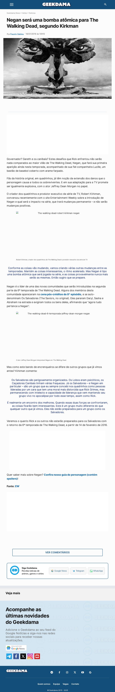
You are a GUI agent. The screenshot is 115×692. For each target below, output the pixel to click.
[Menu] (12, 4)
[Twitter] (75, 672)
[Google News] (90, 672)
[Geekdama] (57, 5)
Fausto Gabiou (17, 34)
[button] (105, 5)
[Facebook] (59, 672)
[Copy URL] (75, 105)
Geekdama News (13, 13)
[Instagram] (67, 672)
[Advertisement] (57, 134)
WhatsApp (98, 571)
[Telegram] (68, 105)
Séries (24, 13)
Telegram (80, 571)
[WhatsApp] (62, 105)
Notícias (32, 13)
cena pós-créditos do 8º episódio (61, 294)
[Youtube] (82, 672)
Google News (60, 571)
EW (17, 486)
